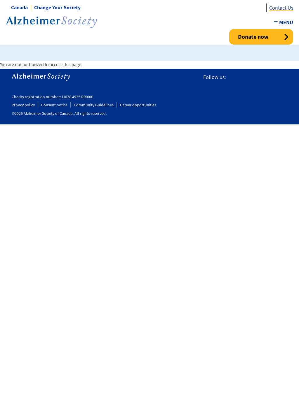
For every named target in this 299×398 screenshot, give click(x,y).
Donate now (253, 36)
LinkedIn (283, 77)
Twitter (244, 77)
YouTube (270, 77)
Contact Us (281, 7)
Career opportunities (138, 105)
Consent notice (54, 105)
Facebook (233, 77)
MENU (286, 22)
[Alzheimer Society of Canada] (51, 22)
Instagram (257, 77)
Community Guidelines (94, 105)
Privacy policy (23, 105)
